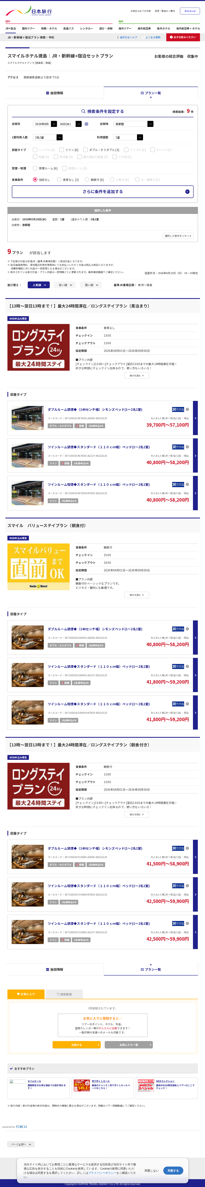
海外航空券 (144, 28)
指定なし (44, 180)
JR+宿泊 (10, 28)
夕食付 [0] (122, 180)
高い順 (89, 285)
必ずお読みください (185, 37)
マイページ (190, 11)
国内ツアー (28, 28)
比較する (76, 1045)
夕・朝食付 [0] (150, 180)
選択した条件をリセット (178, 235)
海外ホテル (163, 28)
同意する (173, 1170)
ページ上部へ (18, 1144)
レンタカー (86, 28)
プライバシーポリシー (102, 1172)
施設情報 (56, 92)
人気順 (37, 285)
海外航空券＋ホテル (188, 28)
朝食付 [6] (97, 180)
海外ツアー (125, 28)
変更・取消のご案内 (165, 11)
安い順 (63, 285)
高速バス (68, 28)
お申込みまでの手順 (141, 11)
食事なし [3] (71, 180)
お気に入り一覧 (129, 1045)
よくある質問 (153, 37)
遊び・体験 (106, 28)
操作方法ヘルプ (128, 37)
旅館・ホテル (49, 28)
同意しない (152, 1170)
